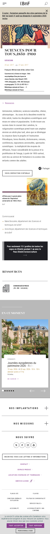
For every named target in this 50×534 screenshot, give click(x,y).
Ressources (9, 103)
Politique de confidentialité (35, 498)
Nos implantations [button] (23, 408)
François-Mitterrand (12, 70)
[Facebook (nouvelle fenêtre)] (22, 445)
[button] (44, 168)
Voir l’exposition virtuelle (17, 173)
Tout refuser (35, 525)
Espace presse (24, 470)
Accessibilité (14, 508)
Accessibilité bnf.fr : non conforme (35, 509)
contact (24, 464)
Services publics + (36, 503)
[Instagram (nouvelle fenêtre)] (28, 445)
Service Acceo (22, 481)
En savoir (12, 379)
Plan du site (14, 493)
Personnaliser (25, 531)
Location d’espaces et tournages (24, 475)
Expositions (9, 60)
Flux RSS (35, 493)
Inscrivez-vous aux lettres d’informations (25, 457)
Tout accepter (16, 525)
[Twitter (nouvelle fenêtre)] (16, 445)
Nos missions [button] (24, 423)
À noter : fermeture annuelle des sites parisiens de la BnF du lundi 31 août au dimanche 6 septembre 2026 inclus (24, 16)
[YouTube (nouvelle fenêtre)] (33, 445)
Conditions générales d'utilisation (14, 499)
